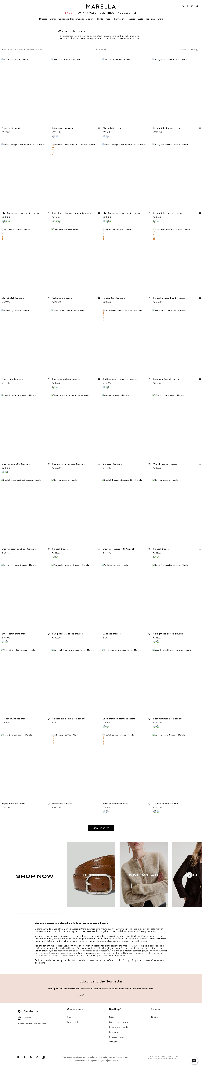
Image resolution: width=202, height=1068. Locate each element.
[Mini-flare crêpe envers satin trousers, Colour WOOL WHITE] (6, 221)
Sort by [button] (183, 50)
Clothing (19, 50)
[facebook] (24, 1057)
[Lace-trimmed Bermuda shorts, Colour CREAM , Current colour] (104, 727)
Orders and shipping (118, 1022)
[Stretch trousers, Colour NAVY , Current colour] (57, 557)
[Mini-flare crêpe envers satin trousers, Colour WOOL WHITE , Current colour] (107, 221)
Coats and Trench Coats (71, 19)
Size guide (113, 1042)
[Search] (182, 6)
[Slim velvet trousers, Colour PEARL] (57, 136)
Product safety (74, 1022)
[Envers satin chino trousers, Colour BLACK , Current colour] (54, 387)
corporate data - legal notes (87, 1061)
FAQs (111, 1017)
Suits (140, 19)
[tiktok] (37, 1057)
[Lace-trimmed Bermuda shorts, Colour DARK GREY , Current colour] (158, 727)
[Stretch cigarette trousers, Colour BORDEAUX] (3, 472)
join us (104, 1061)
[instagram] (18, 1057)
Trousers (130, 19)
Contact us (72, 1017)
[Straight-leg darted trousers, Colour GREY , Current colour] (155, 221)
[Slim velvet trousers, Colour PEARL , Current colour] (107, 136)
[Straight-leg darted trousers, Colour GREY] (154, 642)
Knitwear (119, 19)
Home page (7, 50)
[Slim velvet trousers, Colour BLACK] (104, 136)
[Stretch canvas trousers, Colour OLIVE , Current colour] (107, 811)
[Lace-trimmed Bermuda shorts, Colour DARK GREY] (107, 727)
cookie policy (102, 1057)
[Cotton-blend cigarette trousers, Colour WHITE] (104, 387)
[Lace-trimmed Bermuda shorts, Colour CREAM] (154, 727)
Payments (113, 1032)
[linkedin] (43, 1057)
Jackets (90, 19)
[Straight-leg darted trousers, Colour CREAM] (158, 221)
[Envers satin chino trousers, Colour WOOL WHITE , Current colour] (6, 642)
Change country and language (32, 1024)
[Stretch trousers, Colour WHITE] (53, 557)
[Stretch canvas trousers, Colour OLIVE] (158, 811)
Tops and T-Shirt (154, 19)
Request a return (116, 1037)
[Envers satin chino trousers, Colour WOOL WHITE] (57, 387)
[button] (195, 50)
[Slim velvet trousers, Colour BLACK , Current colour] (54, 136)
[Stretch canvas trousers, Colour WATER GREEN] (104, 811)
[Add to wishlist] (48, 129)
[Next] (189, 875)
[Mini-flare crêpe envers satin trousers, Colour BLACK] (53, 221)
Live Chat (155, 1017)
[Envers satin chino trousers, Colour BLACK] (3, 642)
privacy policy (89, 1057)
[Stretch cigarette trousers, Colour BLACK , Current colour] (6, 472)
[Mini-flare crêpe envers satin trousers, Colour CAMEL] (9, 221)
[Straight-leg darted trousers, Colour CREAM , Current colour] (158, 642)
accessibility (113, 1061)
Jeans (108, 19)
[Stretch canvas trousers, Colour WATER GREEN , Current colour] (155, 811)
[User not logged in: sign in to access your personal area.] (187, 6)
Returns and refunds (118, 1027)
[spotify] (30, 1057)
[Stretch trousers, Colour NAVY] (158, 557)
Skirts (100, 19)
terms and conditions (72, 1057)
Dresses (43, 19)
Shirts (53, 19)
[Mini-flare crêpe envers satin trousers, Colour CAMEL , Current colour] (60, 221)
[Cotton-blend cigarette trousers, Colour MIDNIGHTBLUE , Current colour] (107, 387)
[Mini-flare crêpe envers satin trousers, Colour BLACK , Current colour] (3, 221)
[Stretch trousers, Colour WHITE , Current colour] (155, 557)
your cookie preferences (119, 1057)
